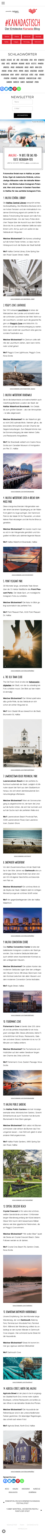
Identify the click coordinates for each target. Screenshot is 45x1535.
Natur (26, 67)
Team (22, 1525)
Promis (21, 71)
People (15, 71)
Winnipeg (26, 42)
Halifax (6, 42)
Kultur (28, 63)
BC (14, 60)
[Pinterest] (15, 89)
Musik (12, 67)
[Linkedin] (10, 89)
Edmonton (38, 42)
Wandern (9, 82)
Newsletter (12, 1525)
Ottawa (16, 36)
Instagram (14, 63)
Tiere (36, 74)
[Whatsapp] (19, 89)
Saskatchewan (5, 74)
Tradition (6, 78)
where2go (16, 82)
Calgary (16, 42)
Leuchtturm (23, 310)
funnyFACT (41, 60)
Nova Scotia (39, 67)
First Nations (24, 60)
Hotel (8, 63)
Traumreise (14, 78)
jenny (27, 163)
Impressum (22, 1529)
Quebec (27, 71)
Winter (23, 82)
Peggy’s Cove (16, 323)
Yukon (37, 82)
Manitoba (41, 63)
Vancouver (27, 36)
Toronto (6, 36)
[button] (4, 1531)
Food (31, 60)
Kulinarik (22, 63)
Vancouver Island (31, 78)
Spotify (17, 74)
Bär (18, 60)
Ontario (4, 71)
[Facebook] (2, 89)
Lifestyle (34, 63)
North (32, 67)
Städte (31, 74)
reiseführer (34, 71)
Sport (12, 74)
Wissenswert (30, 82)
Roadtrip (41, 71)
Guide (3, 63)
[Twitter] (6, 89)
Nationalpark (19, 67)
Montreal (38, 36)
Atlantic (10, 60)
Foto (36, 60)
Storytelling (25, 74)
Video (40, 78)
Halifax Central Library (16, 203)
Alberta (3, 60)
